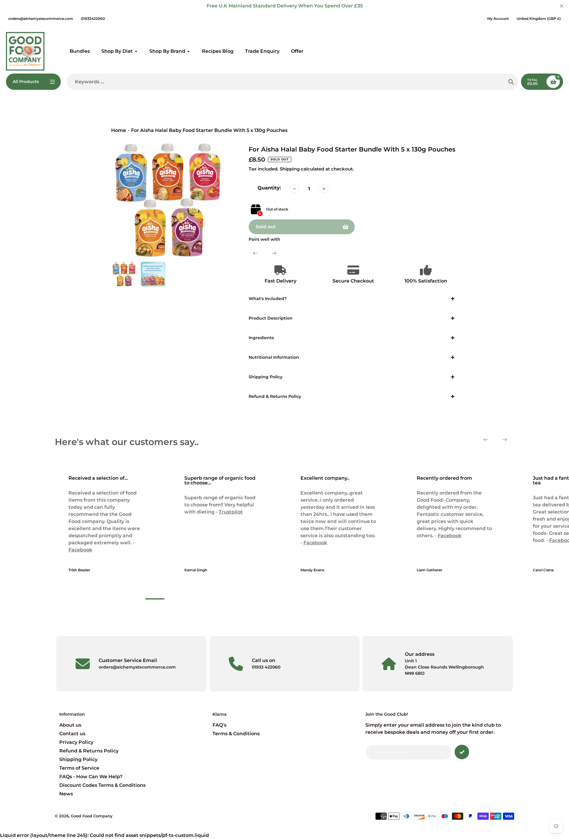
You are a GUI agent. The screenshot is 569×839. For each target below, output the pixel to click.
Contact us (72, 733)
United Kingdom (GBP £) (539, 18)
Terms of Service (79, 768)
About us (70, 725)
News (66, 794)
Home (118, 130)
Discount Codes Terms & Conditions (102, 785)
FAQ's (219, 725)
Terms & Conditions (236, 733)
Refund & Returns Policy (89, 751)
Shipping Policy (78, 759)
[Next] (274, 253)
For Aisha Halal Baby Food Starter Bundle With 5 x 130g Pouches (209, 130)
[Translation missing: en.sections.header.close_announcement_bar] (562, 6)
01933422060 (93, 18)
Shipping (290, 169)
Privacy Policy (76, 742)
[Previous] (255, 253)
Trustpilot (231, 512)
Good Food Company (92, 816)
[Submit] (462, 752)
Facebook (80, 550)
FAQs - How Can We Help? (90, 776)
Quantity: (269, 188)
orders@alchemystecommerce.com (40, 18)
